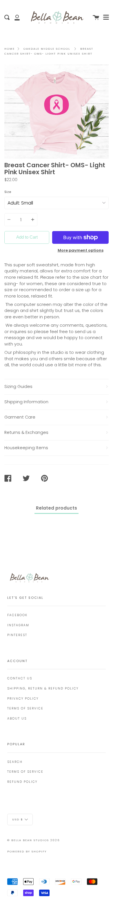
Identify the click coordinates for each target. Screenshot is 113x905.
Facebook (17, 615)
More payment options (80, 250)
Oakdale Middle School (46, 49)
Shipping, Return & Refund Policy (43, 688)
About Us (17, 718)
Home (9, 49)
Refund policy (22, 782)
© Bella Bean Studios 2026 (33, 840)
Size (7, 191)
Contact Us (19, 678)
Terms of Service (25, 708)
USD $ (17, 819)
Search (15, 762)
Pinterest (17, 635)
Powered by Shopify (27, 851)
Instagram (18, 625)
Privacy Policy (23, 698)
